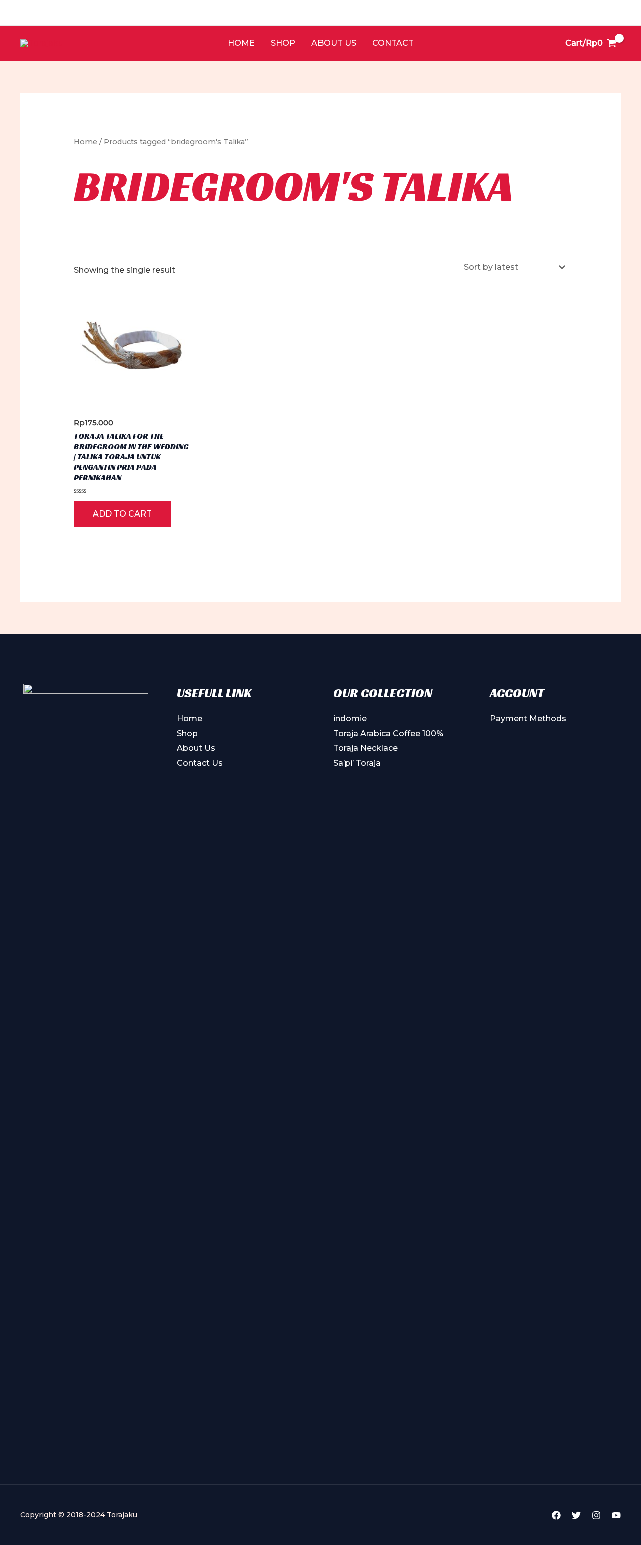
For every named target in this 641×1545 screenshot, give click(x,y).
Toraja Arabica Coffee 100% (388, 733)
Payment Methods (528, 718)
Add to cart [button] (122, 514)
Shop (283, 43)
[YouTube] (616, 1515)
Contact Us (200, 763)
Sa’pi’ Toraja (357, 763)
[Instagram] (596, 1515)
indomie (350, 718)
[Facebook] (556, 1515)
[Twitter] (576, 1515)
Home (241, 43)
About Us (333, 43)
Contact (393, 43)
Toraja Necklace (365, 748)
